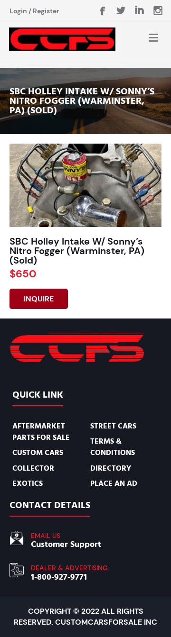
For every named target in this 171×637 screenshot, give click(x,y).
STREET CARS (113, 426)
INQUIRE (39, 299)
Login (18, 11)
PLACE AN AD (113, 483)
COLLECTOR (33, 468)
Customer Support (66, 544)
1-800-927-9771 (59, 577)
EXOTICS (27, 483)
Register (46, 11)
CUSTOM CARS (37, 452)
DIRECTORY (110, 468)
